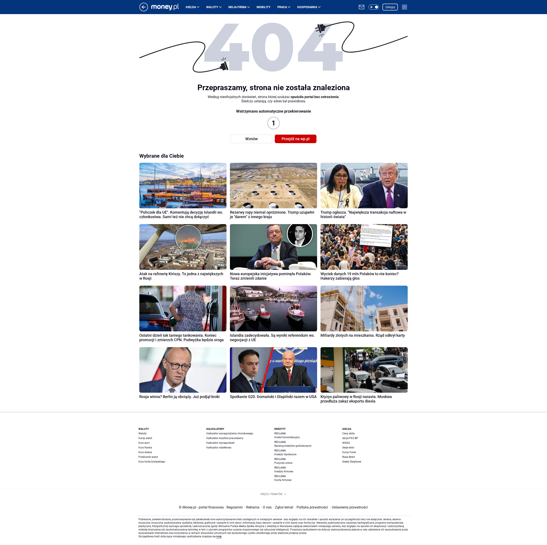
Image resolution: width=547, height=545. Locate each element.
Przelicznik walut (148, 456)
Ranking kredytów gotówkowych (293, 445)
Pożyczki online (283, 462)
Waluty (212, 7)
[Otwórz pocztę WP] (361, 7)
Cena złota (348, 433)
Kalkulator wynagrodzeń (220, 442)
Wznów (251, 139)
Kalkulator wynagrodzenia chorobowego (229, 433)
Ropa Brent (348, 456)
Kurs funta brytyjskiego (151, 461)
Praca (282, 7)
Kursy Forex (349, 452)
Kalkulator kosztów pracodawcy (224, 438)
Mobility (264, 7)
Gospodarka (307, 7)
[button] (373, 7)
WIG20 (346, 442)
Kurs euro (144, 442)
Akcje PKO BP (350, 438)
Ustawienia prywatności (349, 507)
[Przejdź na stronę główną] (143, 10)
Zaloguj (390, 7)
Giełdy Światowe (351, 461)
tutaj (218, 536)
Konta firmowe (282, 480)
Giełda (191, 7)
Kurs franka (145, 447)
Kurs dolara (145, 452)
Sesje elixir (348, 447)
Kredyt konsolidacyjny (287, 437)
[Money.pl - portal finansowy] (168, 7)
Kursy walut (145, 438)
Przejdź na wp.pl (296, 139)
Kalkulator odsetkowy (218, 447)
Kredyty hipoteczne (285, 454)
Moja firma (237, 7)
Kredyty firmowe (283, 471)
